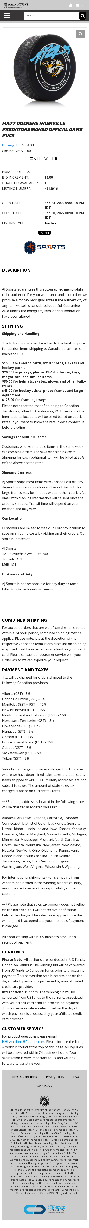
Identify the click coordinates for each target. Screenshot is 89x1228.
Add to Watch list (46, 158)
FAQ (76, 1077)
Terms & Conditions (23, 1077)
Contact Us (44, 1085)
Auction (50, 223)
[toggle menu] (7, 15)
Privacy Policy (55, 1077)
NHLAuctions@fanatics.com (23, 1041)
